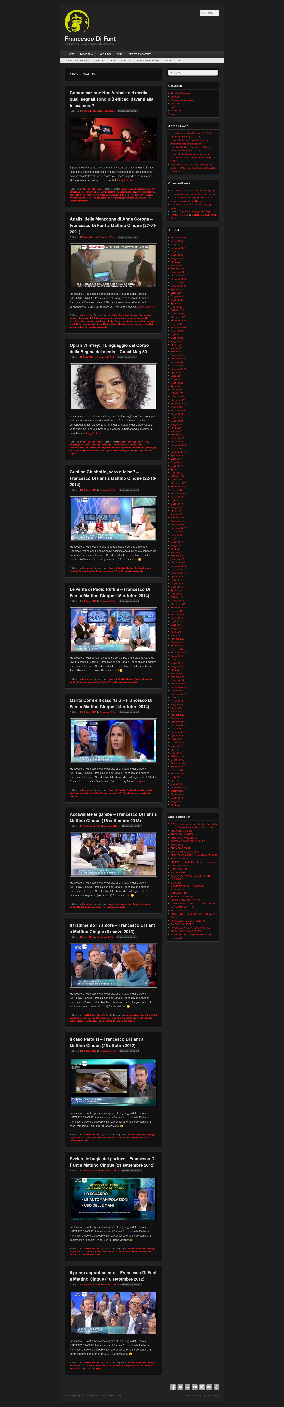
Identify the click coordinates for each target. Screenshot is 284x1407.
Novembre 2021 (178, 362)
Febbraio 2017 (177, 555)
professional (79, 197)
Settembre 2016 (178, 572)
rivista (130, 450)
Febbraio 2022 (177, 351)
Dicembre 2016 (178, 562)
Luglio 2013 (176, 697)
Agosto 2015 (177, 617)
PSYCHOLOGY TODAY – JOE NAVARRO (190, 927)
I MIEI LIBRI (104, 54)
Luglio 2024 (176, 251)
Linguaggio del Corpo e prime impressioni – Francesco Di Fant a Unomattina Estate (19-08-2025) (193, 157)
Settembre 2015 (178, 614)
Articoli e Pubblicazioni (78, 60)
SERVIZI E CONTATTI (140, 54)
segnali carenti (76, 1020)
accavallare (114, 903)
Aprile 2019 (176, 469)
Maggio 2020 (177, 424)
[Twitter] (180, 1387)
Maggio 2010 (177, 801)
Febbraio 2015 (177, 638)
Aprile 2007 (176, 804)
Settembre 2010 (178, 794)
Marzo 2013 (176, 711)
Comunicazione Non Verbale (114, 191)
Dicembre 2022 (178, 317)
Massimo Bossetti (84, 792)
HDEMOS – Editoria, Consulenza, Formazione (193, 862)
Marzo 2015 (176, 635)
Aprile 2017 (176, 548)
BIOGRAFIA (86, 54)
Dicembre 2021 (178, 358)
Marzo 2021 (176, 389)
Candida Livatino (125, 567)
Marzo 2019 (176, 472)
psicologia (105, 197)
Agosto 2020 (177, 413)
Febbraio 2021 (177, 393)
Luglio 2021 (176, 375)
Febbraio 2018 (177, 517)
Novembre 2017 (178, 528)
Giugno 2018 (177, 503)
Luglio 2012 (176, 738)
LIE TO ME (176, 882)
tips (136, 197)
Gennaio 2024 (177, 272)
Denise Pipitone (114, 321)
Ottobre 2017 (177, 531)
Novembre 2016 (178, 565)
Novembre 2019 (178, 444)
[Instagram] (202, 1387)
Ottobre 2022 (177, 323)
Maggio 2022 (177, 341)
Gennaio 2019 (177, 479)
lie (80, 323)
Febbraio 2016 (177, 597)
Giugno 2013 (177, 700)
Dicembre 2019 (178, 441)
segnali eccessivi (92, 1020)
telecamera (128, 197)
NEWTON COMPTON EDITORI (186, 900)
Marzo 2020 (176, 431)
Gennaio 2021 (177, 396)
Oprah (109, 450)
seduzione (97, 906)
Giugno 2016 (177, 583)
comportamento (77, 191)
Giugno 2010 (177, 797)
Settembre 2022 (178, 327)
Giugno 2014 (177, 662)
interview (90, 194)
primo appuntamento (143, 1365)
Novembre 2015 (178, 607)
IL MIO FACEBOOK (180, 865)
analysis (120, 315)
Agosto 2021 (177, 372)
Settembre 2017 (178, 534)
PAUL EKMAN (178, 910)
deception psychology (96, 321)
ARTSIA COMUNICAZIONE (184, 837)
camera (146, 188)
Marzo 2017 (176, 552)
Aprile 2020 (176, 427)
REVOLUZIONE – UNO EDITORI (186, 931)
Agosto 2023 (177, 289)
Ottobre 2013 (177, 690)
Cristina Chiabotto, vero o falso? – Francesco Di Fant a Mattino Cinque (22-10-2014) (113, 478)
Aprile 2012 (176, 749)
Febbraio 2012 (177, 756)
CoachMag (106, 444)
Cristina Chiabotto (142, 567)
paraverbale (145, 1251)
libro (119, 1017)
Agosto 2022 (177, 330)
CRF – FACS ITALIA (180, 848)
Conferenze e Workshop (147, 60)
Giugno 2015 (177, 624)
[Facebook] (173, 1387)
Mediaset (122, 323)
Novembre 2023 (178, 278)
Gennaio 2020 (177, 438)
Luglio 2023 (176, 292)
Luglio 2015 (176, 621)
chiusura (146, 903)
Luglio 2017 (176, 538)
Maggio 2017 (177, 545)
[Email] (209, 1387)
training (142, 197)
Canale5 (89, 318)
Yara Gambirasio (130, 792)
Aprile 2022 (176, 344)
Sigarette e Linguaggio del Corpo (195, 211)
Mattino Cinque (110, 323)
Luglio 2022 (176, 334)
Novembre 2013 (178, 687)
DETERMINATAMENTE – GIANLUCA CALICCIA (194, 855)
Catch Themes (212, 1395)
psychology (116, 197)
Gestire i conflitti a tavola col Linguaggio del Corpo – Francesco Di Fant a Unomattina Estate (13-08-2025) (194, 168)
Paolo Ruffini (101, 681)
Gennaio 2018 (177, 521)
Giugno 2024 (177, 254)
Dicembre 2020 (178, 399)
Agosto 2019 (177, 455)
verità (120, 570)
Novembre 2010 (178, 787)
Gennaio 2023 (177, 313)
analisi (112, 315)
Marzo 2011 (176, 783)
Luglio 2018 (176, 500)
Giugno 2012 (177, 742)
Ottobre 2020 (177, 406)
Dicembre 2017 (178, 524)
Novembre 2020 (178, 403)
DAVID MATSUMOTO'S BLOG (185, 851)
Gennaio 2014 (177, 680)
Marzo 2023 (176, 306)
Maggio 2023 (177, 299)
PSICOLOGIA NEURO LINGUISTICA (188, 920)
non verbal (143, 194)
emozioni (150, 191)
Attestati (168, 60)
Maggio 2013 (177, 704)
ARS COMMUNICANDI (182, 834)
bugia (81, 318)
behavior (123, 188)
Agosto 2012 (177, 735)
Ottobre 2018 (177, 489)
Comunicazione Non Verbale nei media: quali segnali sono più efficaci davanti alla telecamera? (111, 98)
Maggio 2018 (177, 507)
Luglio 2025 (176, 244)
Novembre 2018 (178, 486)
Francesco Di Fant (90, 38)
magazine (84, 450)
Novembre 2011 (178, 766)
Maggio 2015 (177, 628)
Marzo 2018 (176, 514)
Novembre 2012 (178, 725)
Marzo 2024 (176, 265)
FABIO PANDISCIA (180, 858)
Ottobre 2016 (177, 569)
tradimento (107, 1020)
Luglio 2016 (176, 579)
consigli (131, 191)
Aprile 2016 (176, 590)
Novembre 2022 (178, 320)
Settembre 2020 (178, 410)
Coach (87, 444)
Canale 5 (113, 567)
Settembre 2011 (178, 773)
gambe (73, 906)
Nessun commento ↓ (128, 110)
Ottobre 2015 (177, 610)
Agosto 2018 (177, 496)
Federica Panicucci (79, 570)
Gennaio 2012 (177, 759)
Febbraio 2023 (177, 310)
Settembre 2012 (178, 731)
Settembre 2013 (178, 694)
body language (135, 188)
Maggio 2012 (177, 745)
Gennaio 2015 (177, 642)
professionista (93, 197)
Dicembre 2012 (178, 721)
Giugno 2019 (177, 462)
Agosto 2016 (177, 576)
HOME (71, 54)
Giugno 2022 (177, 337)
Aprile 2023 (176, 303)
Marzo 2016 (176, 593)
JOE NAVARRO (178, 872)
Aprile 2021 (176, 386)
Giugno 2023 (177, 296)
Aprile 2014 (176, 669)
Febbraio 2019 (177, 476)
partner (73, 1254)
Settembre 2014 (178, 652)
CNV (153, 188)
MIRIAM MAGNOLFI (180, 893)
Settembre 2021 (178, 368)
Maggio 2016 (177, 586)
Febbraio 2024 (177, 268)
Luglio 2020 (176, 417)
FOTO (120, 54)
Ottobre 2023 (177, 282)
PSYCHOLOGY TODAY (182, 924)
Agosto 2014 (177, 655)
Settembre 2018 (178, 493)
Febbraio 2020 (177, 434)
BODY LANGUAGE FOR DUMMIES (188, 841)
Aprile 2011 (176, 780)
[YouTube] (195, 1387)
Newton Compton (145, 1017)
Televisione (99, 60)
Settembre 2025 (178, 237)
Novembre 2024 (178, 247)
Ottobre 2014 (177, 649)
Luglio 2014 (176, 659)
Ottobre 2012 (177, 728)
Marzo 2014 (176, 673)
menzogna (132, 323)
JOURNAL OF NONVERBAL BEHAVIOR (190, 875)
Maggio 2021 (177, 382)
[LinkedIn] (187, 1387)
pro (71, 197)
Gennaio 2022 (177, 355)
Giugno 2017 (177, 541)
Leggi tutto (124, 180)
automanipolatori (132, 1014)
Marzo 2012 (176, 752)
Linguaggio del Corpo (121, 194)
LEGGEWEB (177, 879)
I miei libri (125, 60)
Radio (113, 60)
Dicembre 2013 (178, 683)
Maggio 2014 (177, 666)
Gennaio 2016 (177, 600)
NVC (151, 194)
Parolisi (143, 1137)
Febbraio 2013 (177, 714)
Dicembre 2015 (178, 604)
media (134, 194)
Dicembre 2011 (178, 763)
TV (148, 197)
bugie (143, 1014)
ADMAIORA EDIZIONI (181, 830)
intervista (100, 194)
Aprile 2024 (176, 261)
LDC (108, 194)
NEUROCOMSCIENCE (182, 896)
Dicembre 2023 (178, 275)
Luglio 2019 (176, 458)
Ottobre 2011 (177, 770)
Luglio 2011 (176, 776)
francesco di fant (77, 194)
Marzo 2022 (176, 348)
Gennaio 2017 (177, 559)
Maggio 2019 (177, 465)
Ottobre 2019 (177, 448)
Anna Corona (131, 315)
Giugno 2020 (177, 420)
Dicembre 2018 (178, 483)
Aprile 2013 (176, 707)
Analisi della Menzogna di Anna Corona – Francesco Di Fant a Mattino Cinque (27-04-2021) (113, 225)
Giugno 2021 (177, 379)
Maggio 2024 (177, 258)
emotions (140, 191)
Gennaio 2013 (177, 718)
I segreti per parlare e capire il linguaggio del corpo (113, 1016)
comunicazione (93, 191)
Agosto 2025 (177, 240)
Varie (179, 60)
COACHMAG (177, 844)
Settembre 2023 (178, 285)
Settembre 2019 (178, 451)
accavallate (126, 903)
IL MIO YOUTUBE (179, 868)
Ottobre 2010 (177, 790)
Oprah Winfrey (119, 450)
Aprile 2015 (176, 631)
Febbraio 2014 (177, 676)
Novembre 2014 (178, 645)
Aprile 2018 (176, 510)
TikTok (216, 1387)
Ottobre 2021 (177, 365)
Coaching (96, 444)
